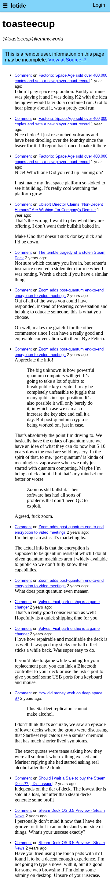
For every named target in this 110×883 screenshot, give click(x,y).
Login (99, 5)
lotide (18, 5)
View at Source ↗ (67, 59)
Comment (23, 75)
